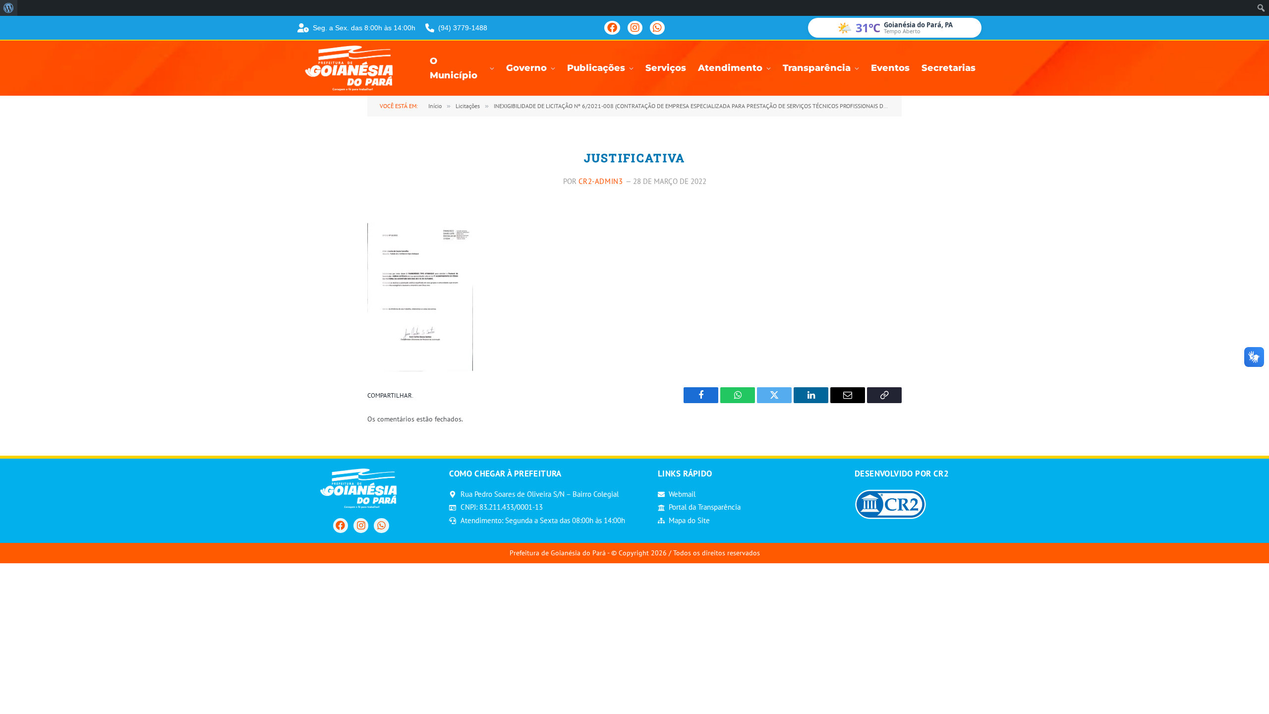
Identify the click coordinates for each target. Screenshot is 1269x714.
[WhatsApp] (657, 28)
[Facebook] (612, 28)
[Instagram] (635, 28)
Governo (526, 67)
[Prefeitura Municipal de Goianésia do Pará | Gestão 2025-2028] (352, 68)
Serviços (665, 67)
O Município (453, 68)
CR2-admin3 (600, 181)
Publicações (596, 67)
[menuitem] (8, 8)
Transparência (817, 67)
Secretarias (949, 67)
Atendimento (730, 67)
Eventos (890, 67)
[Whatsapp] (381, 525)
